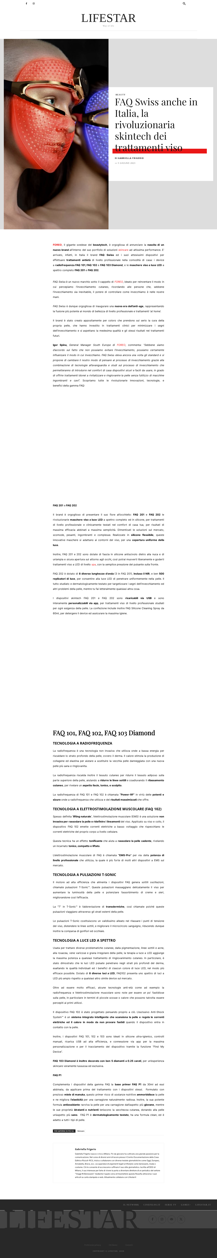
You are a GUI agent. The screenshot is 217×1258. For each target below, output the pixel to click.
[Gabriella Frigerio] (64, 1162)
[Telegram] (162, 171)
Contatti (129, 1245)
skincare (123, 249)
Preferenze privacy (92, 1245)
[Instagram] (33, 3)
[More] (169, 171)
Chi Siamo (113, 1245)
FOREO (57, 244)
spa (94, 564)
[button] (184, 4)
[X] (125, 171)
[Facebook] (26, 3)
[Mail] (172, 1219)
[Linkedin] (147, 171)
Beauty (121, 95)
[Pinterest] (132, 171)
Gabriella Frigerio (131, 158)
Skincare (80, 1131)
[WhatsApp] (140, 171)
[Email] (154, 171)
